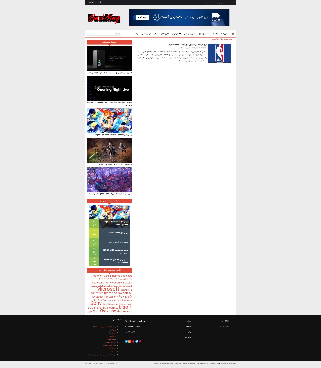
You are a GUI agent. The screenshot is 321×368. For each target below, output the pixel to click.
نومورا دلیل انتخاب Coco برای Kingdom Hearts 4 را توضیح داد (110, 194)
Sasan (203, 48)
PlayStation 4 (111, 297)
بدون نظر (186, 48)
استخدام (188, 326)
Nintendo (97, 293)
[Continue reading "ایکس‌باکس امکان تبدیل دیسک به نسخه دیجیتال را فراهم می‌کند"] (109, 59)
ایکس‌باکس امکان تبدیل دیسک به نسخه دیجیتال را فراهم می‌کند (110, 73)
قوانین (189, 332)
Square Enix (97, 307)
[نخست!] (232, 33)
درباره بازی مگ (219, 3)
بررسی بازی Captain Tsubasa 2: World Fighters (113, 135)
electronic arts (119, 283)
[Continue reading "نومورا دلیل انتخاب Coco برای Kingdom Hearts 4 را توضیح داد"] (109, 180)
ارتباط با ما (225, 321)
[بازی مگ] (104, 18)
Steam (111, 308)
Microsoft (108, 289)
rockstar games (124, 300)
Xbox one (108, 311)
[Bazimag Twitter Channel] (136, 341)
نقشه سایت (187, 337)
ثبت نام (97, 2)
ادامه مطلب (181, 61)
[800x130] (179, 17)
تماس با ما (230, 3)
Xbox (96, 311)
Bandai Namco (112, 276)
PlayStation (97, 297)
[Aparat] (140, 341)
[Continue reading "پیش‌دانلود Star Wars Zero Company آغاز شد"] (109, 150)
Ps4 (122, 296)
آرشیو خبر (207, 3)
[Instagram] (129, 341)
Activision (98, 276)
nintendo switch (116, 293)
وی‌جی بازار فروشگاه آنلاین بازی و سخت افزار (104, 327)
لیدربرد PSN (224, 326)
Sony (96, 303)
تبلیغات (188, 321)
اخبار (179, 48)
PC (130, 293)
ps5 (128, 297)
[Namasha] (133, 341)
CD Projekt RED (123, 279)
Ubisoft (123, 307)
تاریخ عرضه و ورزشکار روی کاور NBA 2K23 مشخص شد (187, 44)
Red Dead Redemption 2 (105, 300)
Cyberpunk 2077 (101, 283)
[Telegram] (126, 341)
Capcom (106, 279)
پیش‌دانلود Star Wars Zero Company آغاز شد (115, 164)
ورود (90, 2)
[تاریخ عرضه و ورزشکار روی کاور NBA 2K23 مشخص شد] (219, 53)
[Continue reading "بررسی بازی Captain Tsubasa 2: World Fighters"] (109, 121)
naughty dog (126, 290)
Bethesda (126, 276)
